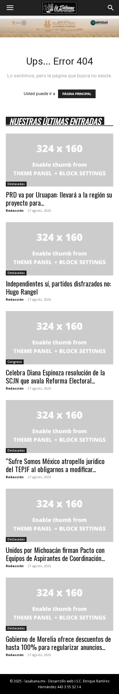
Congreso (15, 362)
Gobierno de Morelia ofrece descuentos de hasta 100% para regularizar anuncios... (58, 642)
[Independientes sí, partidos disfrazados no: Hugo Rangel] (59, 248)
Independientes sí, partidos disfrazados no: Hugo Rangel (58, 287)
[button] (10, 8)
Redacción (15, 210)
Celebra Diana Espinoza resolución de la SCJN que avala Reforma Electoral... (55, 376)
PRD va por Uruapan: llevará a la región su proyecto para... (59, 198)
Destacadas (16, 184)
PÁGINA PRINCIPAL (76, 94)
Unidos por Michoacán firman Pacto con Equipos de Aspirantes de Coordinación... (55, 554)
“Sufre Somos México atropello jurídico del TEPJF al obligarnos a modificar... (55, 465)
